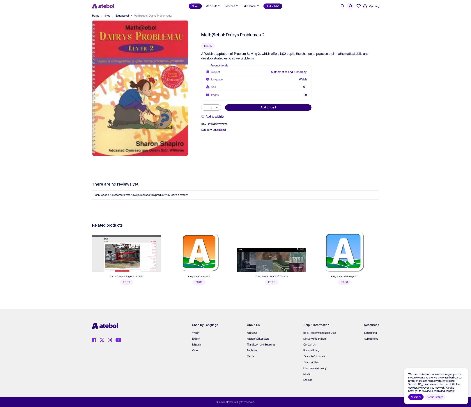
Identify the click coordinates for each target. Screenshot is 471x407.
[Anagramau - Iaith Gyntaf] (344, 251)
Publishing (252, 350)
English (196, 338)
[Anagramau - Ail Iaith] (199, 251)
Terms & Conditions (314, 356)
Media (250, 356)
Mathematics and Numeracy (289, 72)
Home (95, 15)
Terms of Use (311, 362)
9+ (305, 87)
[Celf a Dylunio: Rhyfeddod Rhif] (126, 253)
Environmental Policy (314, 368)
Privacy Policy (311, 350)
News (306, 374)
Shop (107, 15)
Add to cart (268, 107)
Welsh (303, 79)
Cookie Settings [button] (435, 396)
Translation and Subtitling (261, 344)
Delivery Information (314, 338)
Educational (122, 15)
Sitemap (307, 379)
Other (195, 350)
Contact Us (309, 344)
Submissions (371, 338)
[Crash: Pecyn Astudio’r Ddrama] (271, 260)
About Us (252, 332)
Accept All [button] (415, 396)
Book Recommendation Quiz (319, 332)
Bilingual (196, 344)
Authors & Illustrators (258, 338)
